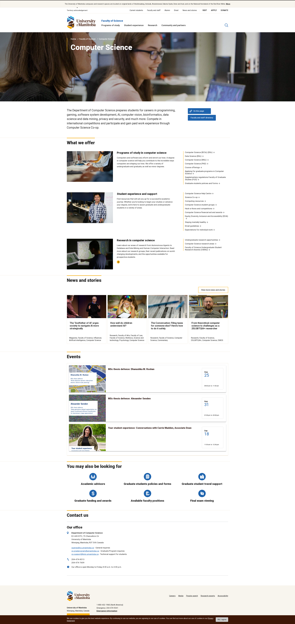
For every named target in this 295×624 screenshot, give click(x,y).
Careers (172, 596)
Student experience (134, 25)
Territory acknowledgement (77, 10)
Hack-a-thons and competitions (198, 208)
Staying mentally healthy (195, 222)
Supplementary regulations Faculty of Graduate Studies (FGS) (205, 178)
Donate (224, 10)
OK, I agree (221, 620)
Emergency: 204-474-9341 (107, 608)
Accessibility (223, 596)
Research (152, 25)
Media (180, 596)
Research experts (208, 596)
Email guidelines (192, 226)
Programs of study (110, 25)
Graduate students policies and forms (201, 183)
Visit (204, 10)
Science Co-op (191, 197)
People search (192, 596)
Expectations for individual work (199, 230)
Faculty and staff (154, 10)
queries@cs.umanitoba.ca (82, 548)
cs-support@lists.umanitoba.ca (85, 554)
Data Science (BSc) (193, 156)
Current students (136, 10)
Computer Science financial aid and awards (203, 212)
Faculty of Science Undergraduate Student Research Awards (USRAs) (203, 248)
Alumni (167, 10)
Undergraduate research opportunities (201, 240)
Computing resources (194, 201)
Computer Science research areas (199, 244)
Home (73, 39)
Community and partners (173, 25)
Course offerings (192, 167)
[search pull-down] (226, 25)
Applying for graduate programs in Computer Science (204, 172)
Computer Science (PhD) (195, 163)
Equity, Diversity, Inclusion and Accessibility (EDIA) (206, 216)
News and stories (190, 10)
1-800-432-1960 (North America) (110, 605)
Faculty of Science (112, 20)
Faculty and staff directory (202, 118)
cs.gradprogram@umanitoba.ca (85, 551)
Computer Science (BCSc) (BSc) (198, 152)
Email (176, 10)
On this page (198, 111)
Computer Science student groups (200, 205)
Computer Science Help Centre (198, 193)
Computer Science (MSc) (195, 160)
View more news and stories (213, 290)
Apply (214, 10)
